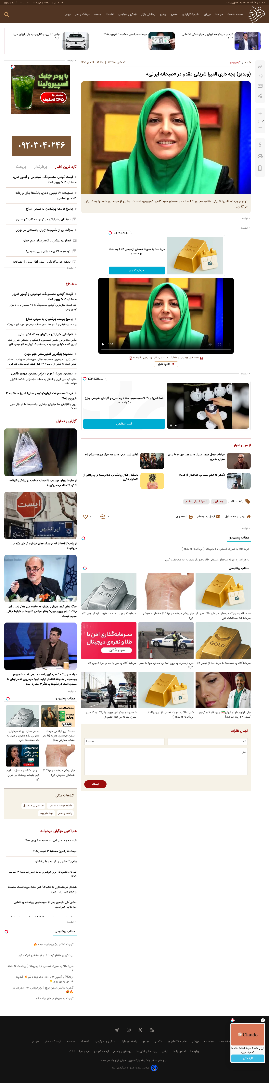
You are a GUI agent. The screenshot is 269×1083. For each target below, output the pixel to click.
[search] (6, 14)
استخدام (58, 3)
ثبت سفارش (124, 423)
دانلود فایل (164, 364)
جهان (68, 14)
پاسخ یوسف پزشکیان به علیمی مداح (49, 209)
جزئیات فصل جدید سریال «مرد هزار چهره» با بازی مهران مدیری (196, 457)
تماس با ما (25, 3)
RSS (6, 3)
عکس (174, 14)
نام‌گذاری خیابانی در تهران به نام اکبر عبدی (43, 219)
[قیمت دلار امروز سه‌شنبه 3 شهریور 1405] (161, 41)
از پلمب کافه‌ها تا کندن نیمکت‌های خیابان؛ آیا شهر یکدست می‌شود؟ (44, 546)
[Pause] (170, 425)
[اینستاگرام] (128, 1030)
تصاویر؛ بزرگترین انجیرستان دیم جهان (47, 240)
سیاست (219, 14)
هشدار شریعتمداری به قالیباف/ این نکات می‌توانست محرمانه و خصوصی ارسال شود (42, 889)
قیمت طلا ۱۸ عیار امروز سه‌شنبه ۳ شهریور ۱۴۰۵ (51, 840)
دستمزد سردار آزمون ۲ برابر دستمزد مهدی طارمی (42, 373)
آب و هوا (84, 1051)
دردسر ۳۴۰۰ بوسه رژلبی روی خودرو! (48, 251)
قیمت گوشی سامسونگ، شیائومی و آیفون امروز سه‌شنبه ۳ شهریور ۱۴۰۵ (45, 297)
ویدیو (163, 14)
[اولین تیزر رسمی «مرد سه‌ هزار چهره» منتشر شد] (152, 461)
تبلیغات (47, 3)
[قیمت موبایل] (260, 169)
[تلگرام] (116, 1030)
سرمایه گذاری (136, 270)
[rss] (152, 1030)
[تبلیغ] (41, 146)
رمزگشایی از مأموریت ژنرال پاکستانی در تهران (44, 230)
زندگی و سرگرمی (127, 14)
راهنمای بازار (148, 14)
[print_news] (260, 76)
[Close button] (263, 1020)
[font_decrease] (260, 127)
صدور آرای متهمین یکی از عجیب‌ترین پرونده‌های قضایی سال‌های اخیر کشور (45, 904)
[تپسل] (110, 233)
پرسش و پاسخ (122, 1051)
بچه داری (218, 501)
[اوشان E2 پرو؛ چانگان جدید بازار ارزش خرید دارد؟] (75, 41)
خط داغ (71, 284)
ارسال (95, 784)
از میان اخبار (242, 445)
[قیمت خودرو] (260, 157)
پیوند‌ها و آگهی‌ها (146, 1051)
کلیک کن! (248, 1058)
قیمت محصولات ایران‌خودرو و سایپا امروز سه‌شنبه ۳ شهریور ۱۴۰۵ (41, 396)
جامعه (98, 14)
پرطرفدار (40, 167)
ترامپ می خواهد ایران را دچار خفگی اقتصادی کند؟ (207, 36)
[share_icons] (260, 95)
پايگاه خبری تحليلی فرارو (127, 1061)
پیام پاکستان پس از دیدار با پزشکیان (56, 861)
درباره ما (37, 3)
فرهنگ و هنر (82, 14)
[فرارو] (256, 14)
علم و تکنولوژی (191, 14)
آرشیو (14, 3)
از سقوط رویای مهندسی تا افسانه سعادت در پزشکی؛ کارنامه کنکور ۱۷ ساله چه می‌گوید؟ (43, 483)
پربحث (21, 167)
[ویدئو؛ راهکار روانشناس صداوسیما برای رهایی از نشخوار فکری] (152, 481)
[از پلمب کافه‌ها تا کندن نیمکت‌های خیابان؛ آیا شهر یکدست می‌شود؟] (40, 515)
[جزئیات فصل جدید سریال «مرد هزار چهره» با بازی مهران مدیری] (239, 461)
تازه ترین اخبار (66, 167)
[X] (140, 1030)
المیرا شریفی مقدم (196, 501)
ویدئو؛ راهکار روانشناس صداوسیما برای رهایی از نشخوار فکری (110, 477)
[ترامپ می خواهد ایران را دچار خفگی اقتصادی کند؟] (248, 41)
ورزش (207, 14)
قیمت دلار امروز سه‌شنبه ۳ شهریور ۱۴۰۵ (125, 34)
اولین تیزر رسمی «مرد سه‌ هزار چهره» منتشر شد (111, 455)
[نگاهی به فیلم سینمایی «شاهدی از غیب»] (239, 481)
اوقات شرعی (101, 1051)
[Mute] (176, 425)
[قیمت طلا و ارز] (260, 145)
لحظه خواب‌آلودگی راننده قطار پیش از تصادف (41, 262)
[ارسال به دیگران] (260, 85)
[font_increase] (260, 114)
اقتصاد (110, 14)
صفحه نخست (235, 14)
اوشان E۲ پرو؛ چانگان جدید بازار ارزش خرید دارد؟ (36, 36)
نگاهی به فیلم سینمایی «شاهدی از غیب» (202, 475)
